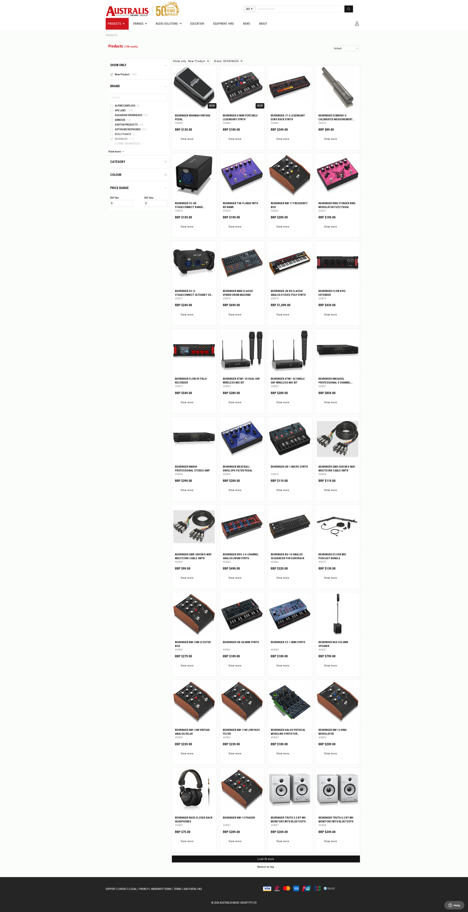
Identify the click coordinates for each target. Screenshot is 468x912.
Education (197, 23)
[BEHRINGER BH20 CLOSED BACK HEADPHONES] (194, 790)
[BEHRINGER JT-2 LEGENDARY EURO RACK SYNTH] (289, 87)
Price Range (119, 188)
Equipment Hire (223, 23)
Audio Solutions (167, 23)
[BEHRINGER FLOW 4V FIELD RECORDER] (194, 351)
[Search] (348, 8)
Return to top (265, 866)
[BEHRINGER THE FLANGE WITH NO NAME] (242, 175)
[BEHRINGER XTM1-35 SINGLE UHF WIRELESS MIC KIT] (289, 351)
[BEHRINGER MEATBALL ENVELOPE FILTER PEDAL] (242, 439)
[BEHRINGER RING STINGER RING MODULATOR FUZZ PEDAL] (337, 175)
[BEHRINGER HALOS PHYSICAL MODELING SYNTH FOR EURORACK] (289, 702)
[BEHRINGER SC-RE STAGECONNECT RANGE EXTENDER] (194, 175)
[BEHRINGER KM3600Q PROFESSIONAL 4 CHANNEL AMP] (337, 351)
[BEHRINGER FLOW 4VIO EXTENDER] (337, 263)
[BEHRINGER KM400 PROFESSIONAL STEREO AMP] (194, 439)
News (246, 23)
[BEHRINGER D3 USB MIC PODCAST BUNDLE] (337, 526)
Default (338, 48)
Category (117, 162)
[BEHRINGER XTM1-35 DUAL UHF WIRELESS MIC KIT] (242, 351)
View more (187, 139)
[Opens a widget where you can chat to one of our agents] (454, 905)
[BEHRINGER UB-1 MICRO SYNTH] (289, 439)
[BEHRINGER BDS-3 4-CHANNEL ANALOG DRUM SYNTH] (242, 526)
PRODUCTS (114, 23)
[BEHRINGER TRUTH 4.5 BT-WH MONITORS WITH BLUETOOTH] (337, 790)
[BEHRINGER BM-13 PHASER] (242, 790)
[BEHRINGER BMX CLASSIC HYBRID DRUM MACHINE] (242, 263)
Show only (118, 65)
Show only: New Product (190, 61)
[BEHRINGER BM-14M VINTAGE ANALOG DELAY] (194, 702)
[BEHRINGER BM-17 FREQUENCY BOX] (289, 175)
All (248, 9)
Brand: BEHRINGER (227, 61)
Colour (115, 175)
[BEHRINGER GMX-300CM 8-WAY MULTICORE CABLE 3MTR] (194, 526)
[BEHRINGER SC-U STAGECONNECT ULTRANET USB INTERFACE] (194, 263)
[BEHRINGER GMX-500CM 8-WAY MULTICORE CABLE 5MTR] (337, 439)
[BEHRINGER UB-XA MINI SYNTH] (242, 614)
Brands (138, 23)
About (263, 23)
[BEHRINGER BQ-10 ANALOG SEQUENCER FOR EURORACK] (289, 526)
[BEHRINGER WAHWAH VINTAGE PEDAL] (194, 87)
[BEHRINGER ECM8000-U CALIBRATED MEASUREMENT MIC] (337, 87)
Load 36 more (266, 859)
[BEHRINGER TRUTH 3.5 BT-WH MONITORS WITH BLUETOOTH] (289, 790)
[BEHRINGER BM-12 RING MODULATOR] (337, 702)
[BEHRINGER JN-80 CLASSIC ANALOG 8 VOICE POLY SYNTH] (289, 263)
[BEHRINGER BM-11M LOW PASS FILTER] (242, 702)
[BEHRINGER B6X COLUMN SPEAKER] (337, 614)
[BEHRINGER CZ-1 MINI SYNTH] (289, 614)
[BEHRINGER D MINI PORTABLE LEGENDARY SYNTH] (242, 87)
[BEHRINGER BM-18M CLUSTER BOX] (194, 614)
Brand (115, 86)
